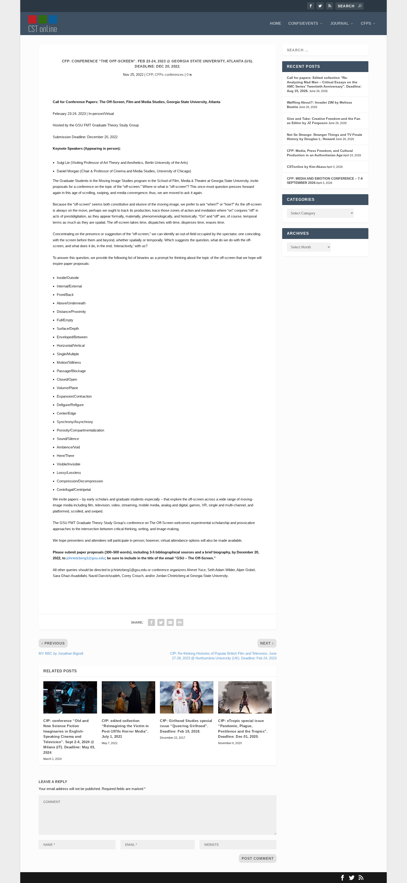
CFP (149, 75)
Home (275, 23)
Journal (339, 23)
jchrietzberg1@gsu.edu (85, 558)
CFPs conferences (169, 75)
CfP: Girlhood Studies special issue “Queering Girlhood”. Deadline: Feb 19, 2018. (186, 726)
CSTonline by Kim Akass (306, 167)
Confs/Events (303, 23)
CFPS (366, 23)
